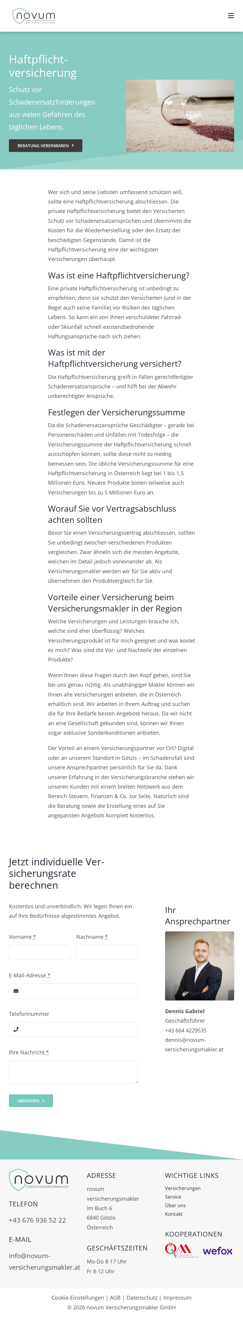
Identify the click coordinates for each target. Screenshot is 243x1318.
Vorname (22, 936)
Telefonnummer (29, 1013)
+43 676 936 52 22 (37, 1220)
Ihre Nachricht (29, 1052)
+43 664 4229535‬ (186, 1030)
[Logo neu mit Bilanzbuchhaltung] (33, 8)
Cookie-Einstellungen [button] (78, 1297)
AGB (115, 1297)
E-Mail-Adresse (29, 975)
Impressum (177, 1297)
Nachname (92, 936)
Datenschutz (142, 1297)
